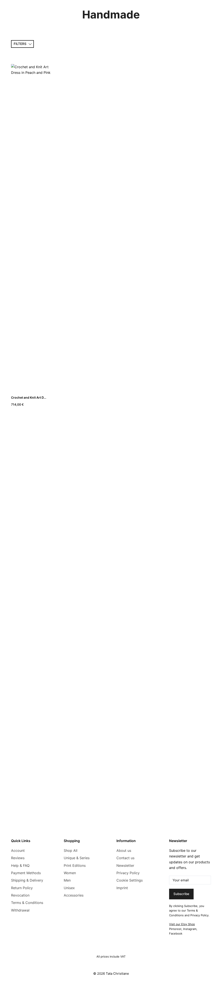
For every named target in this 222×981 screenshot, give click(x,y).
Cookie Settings (129, 880)
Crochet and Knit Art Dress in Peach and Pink (44, 397)
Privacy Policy (128, 873)
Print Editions (75, 865)
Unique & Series (77, 858)
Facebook (175, 933)
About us (123, 850)
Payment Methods (26, 873)
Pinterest (175, 929)
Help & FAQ (20, 865)
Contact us (125, 858)
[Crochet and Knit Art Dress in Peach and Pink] (32, 227)
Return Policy (22, 888)
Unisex (69, 888)
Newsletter (125, 865)
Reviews (17, 858)
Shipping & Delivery (27, 880)
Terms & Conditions (27, 902)
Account (18, 850)
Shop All (70, 850)
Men (67, 880)
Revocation (20, 895)
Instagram (189, 929)
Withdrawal (20, 910)
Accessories (73, 895)
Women (70, 873)
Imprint (122, 888)
